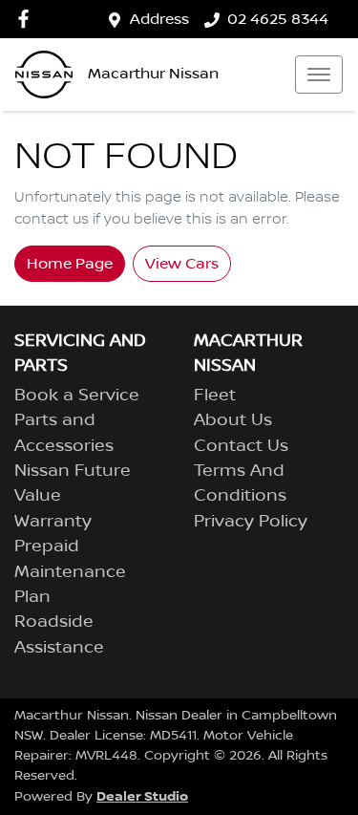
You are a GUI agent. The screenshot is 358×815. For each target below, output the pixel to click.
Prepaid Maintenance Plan (70, 572)
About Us (233, 420)
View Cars (182, 263)
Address (159, 19)
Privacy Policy (250, 521)
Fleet (215, 395)
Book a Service (76, 395)
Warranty (53, 521)
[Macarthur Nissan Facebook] (27, 19)
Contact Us (241, 446)
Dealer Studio (142, 796)
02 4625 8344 (277, 19)
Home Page (70, 263)
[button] (319, 74)
